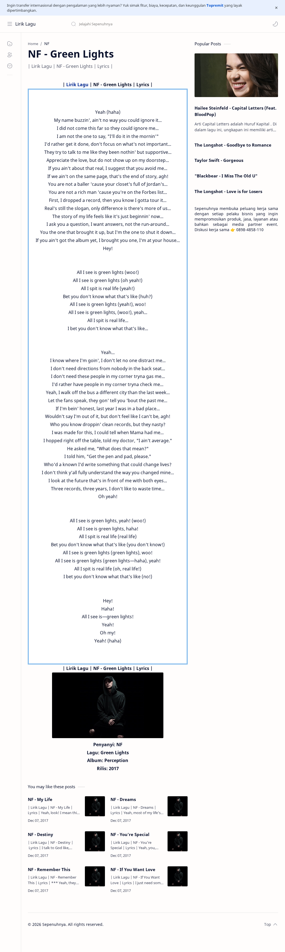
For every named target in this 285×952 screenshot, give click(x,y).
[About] (9, 54)
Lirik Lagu (25, 24)
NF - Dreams (123, 799)
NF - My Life (40, 799)
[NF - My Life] (95, 806)
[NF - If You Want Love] (178, 876)
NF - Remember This (49, 869)
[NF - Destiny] (95, 841)
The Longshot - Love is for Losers (228, 191)
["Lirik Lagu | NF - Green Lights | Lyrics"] (107, 705)
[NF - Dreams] (178, 806)
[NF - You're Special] (178, 841)
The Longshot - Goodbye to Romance (233, 145)
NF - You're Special (129, 834)
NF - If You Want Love (132, 869)
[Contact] (9, 65)
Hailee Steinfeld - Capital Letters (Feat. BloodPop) (235, 111)
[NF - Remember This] (95, 876)
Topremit (215, 5)
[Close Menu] (276, 7)
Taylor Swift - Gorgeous (219, 160)
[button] (275, 24)
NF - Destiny (40, 834)
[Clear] (158, 24)
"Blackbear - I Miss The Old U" (226, 176)
